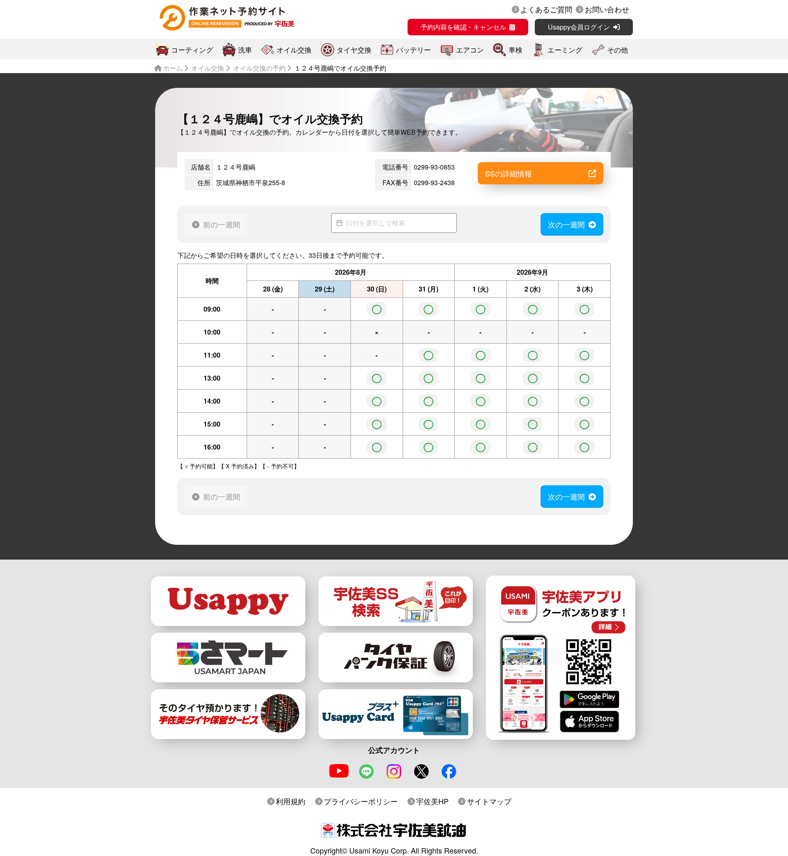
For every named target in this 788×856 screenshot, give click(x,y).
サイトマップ (489, 801)
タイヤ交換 (354, 49)
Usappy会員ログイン (579, 27)
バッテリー (413, 49)
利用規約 (290, 801)
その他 (617, 49)
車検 (515, 49)
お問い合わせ (607, 9)
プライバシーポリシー (361, 801)
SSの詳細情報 (508, 173)
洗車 (245, 49)
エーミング (564, 49)
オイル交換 (294, 49)
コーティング (192, 49)
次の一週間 (566, 224)
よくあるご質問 (546, 9)
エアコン (470, 49)
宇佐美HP (432, 801)
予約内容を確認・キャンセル (463, 27)
